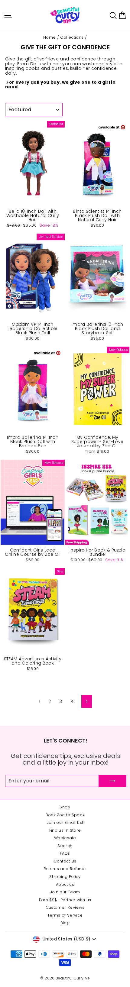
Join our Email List (65, 822)
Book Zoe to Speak (65, 815)
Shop (65, 807)
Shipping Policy (64, 876)
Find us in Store (65, 830)
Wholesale (65, 838)
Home (49, 37)
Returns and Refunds (65, 869)
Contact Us (65, 861)
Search (64, 846)
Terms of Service (65, 915)
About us (65, 884)
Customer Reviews (65, 907)
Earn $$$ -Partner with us (65, 900)
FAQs (65, 853)
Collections (71, 37)
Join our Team (65, 892)
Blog (65, 923)
